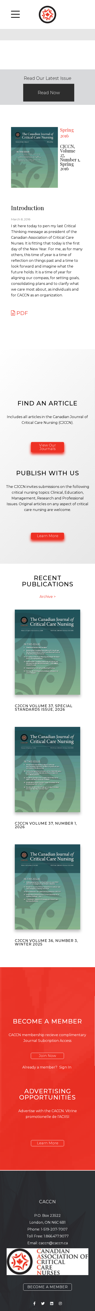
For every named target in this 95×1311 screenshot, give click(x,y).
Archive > (48, 597)
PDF (21, 313)
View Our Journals (47, 447)
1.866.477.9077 (56, 1236)
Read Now (49, 92)
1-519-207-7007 (54, 1229)
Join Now (47, 1056)
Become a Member (47, 1287)
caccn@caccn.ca (53, 1243)
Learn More (47, 536)
